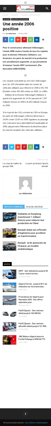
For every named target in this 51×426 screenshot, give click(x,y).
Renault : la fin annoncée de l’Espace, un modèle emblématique (32, 245)
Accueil (5, 15)
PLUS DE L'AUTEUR (34, 207)
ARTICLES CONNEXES (13, 207)
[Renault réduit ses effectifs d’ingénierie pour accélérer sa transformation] (9, 233)
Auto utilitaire (30, 423)
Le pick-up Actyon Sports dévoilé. (37, 165)
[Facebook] (25, 414)
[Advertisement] (25, 374)
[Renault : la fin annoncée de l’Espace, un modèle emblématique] (9, 246)
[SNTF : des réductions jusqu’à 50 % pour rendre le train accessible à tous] (9, 274)
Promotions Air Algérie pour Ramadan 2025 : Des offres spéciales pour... (31, 299)
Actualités (14, 15)
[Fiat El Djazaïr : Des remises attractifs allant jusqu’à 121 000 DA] (9, 327)
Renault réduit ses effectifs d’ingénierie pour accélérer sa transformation (32, 232)
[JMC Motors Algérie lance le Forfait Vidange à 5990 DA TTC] (9, 340)
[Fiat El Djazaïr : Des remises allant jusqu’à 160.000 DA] (9, 314)
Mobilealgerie (42, 423)
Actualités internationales (30, 15)
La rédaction (11, 33)
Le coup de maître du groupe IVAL (12, 165)
